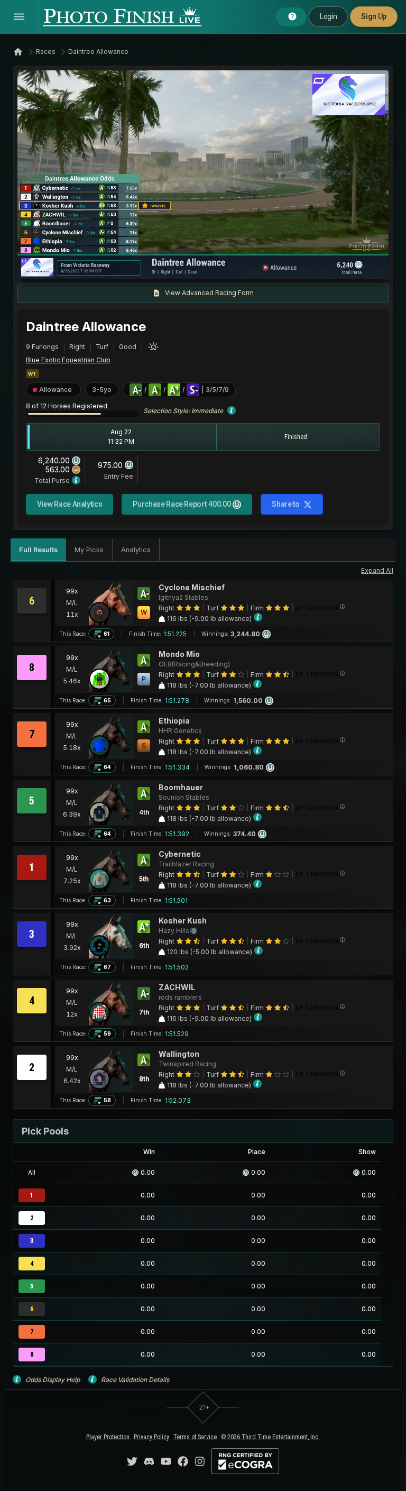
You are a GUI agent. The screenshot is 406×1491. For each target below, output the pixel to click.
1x (133, 266)
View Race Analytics (69, 504)
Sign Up (373, 16)
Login (328, 16)
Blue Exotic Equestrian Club (68, 360)
